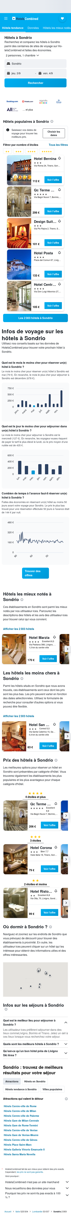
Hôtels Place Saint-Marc (18, 1144)
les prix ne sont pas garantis (30, 1171)
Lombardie (37, 1211)
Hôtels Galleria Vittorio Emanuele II (24, 1149)
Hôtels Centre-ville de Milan (20, 1111)
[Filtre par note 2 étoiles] (7, 152)
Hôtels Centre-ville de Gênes (20, 1140)
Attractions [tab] (11, 1081)
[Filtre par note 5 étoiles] (47, 152)
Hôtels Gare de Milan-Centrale (21, 1120)
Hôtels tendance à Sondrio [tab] (21, 1089)
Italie (18, 1211)
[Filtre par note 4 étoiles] (31, 152)
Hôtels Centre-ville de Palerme (21, 1115)
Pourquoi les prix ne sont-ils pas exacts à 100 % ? (32, 1195)
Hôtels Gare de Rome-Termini (21, 1125)
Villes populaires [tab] (52, 1089)
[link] (35, 318)
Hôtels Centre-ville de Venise (21, 1130)
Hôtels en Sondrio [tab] (34, 1081)
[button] (6, 18)
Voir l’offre (53, 179)
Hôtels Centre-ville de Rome (20, 1106)
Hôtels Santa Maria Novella (19, 1154)
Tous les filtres (58, 145)
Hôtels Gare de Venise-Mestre (21, 1135)
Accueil (7, 1211)
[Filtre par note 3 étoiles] (18, 152)
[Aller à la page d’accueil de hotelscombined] (25, 18)
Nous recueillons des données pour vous (30, 1188)
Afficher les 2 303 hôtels (18, 629)
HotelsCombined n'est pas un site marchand (32, 1182)
